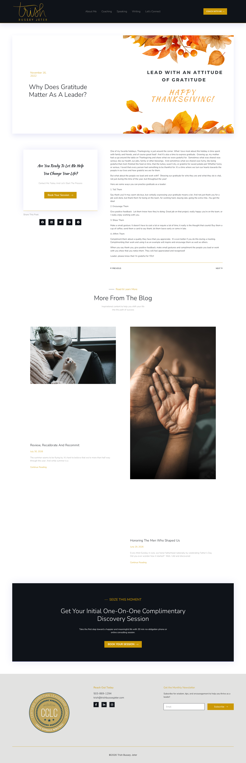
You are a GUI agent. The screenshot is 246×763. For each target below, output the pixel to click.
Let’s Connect (152, 11)
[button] (42, 222)
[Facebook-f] (96, 704)
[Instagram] (112, 704)
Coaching (107, 11)
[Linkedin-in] (104, 704)
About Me (91, 11)
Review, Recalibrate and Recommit (54, 445)
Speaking (122, 11)
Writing (136, 11)
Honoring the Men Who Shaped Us (155, 540)
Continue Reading (38, 467)
